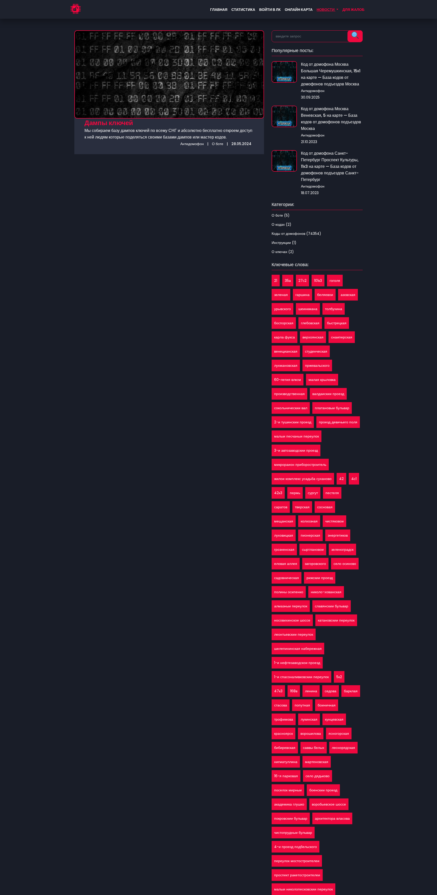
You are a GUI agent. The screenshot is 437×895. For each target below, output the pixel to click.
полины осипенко (288, 591)
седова (330, 691)
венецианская (285, 351)
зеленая (281, 294)
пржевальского (317, 365)
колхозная (309, 521)
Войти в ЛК (270, 9)
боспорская (283, 323)
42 (341, 478)
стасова (280, 705)
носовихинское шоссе (292, 620)
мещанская (283, 521)
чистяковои (334, 521)
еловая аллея (285, 563)
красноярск (283, 733)
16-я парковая (286, 775)
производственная (289, 393)
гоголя (335, 280)
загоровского (315, 563)
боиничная (327, 705)
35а (288, 280)
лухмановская (285, 365)
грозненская (284, 549)
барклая (351, 691)
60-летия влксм (287, 379)
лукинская (309, 719)
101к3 (318, 280)
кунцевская (334, 719)
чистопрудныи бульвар (293, 832)
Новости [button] (326, 9)
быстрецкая (336, 323)
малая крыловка (322, 379)
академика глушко (289, 804)
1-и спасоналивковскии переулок (301, 676)
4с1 (354, 478)
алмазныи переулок (290, 606)
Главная (218, 9)
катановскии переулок (336, 620)
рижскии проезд (320, 577)
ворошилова (310, 733)
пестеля (332, 492)
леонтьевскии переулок (293, 634)
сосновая (325, 507)
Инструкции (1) (284, 242)
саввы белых (313, 747)
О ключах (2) (283, 251)
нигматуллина (285, 761)
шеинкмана (307, 308)
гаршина (302, 294)
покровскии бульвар (290, 818)
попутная (302, 705)
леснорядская (343, 747)
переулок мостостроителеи (296, 860)
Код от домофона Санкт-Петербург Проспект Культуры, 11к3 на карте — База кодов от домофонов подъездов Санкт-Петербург (330, 166)
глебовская (310, 323)
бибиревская (284, 747)
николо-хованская (326, 591)
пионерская (310, 535)
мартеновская (316, 761)
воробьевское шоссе (329, 804)
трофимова (283, 719)
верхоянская (312, 337)
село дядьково (317, 775)
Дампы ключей (108, 122)
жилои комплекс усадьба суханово (303, 478)
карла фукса (284, 337)
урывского (282, 308)
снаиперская (341, 337)
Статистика (243, 9)
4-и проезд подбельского (295, 846)
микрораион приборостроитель (300, 464)
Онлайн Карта (299, 9)
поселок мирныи (288, 790)
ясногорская (339, 733)
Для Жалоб (353, 9)
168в (293, 691)
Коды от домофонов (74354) (296, 233)
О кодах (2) (281, 224)
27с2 (302, 280)
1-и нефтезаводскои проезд (297, 662)
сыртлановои (313, 549)
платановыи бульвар (332, 407)
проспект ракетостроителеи (297, 875)
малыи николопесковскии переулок (303, 889)
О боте (217, 143)
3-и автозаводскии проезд (296, 450)
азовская (348, 294)
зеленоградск (342, 549)
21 (275, 280)
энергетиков (338, 535)
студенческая (316, 351)
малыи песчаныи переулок (296, 436)
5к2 (339, 676)
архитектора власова (332, 818)
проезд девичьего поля (338, 422)
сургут (313, 492)
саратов (280, 507)
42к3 (278, 492)
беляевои (325, 294)
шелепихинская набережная (298, 648)
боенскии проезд (323, 790)
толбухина (333, 308)
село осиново (345, 563)
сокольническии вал (290, 407)
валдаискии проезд (328, 393)
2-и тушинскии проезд (292, 422)
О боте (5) (281, 215)
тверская (302, 507)
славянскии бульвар (331, 606)
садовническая (286, 577)
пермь (295, 492)
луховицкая (283, 535)
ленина (311, 691)
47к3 (278, 691)
